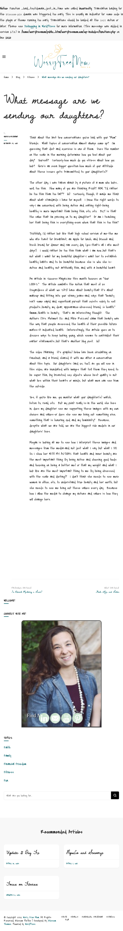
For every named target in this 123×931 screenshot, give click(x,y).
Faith (7, 747)
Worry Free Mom (31, 917)
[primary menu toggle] (4, 57)
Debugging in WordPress (39, 26)
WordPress (30, 924)
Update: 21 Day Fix (22, 852)
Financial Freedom (15, 764)
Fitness (9, 772)
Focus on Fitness (22, 884)
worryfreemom (11, 136)
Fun (6, 780)
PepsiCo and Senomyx (84, 852)
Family (7, 755)
